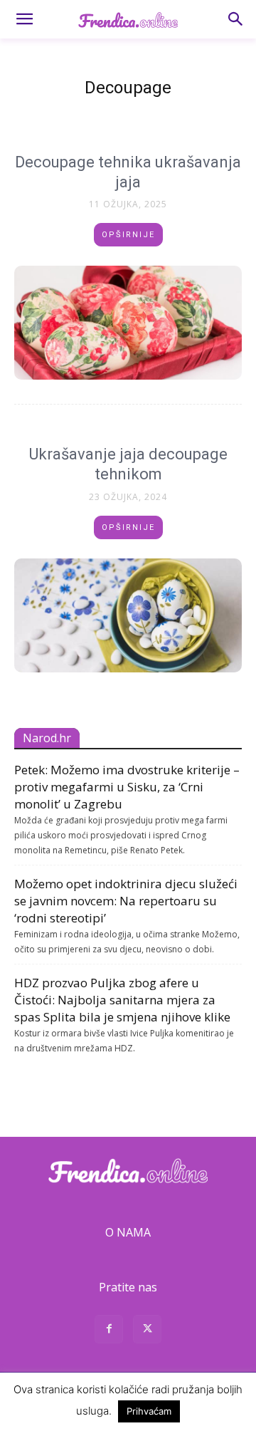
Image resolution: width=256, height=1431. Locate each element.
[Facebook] (109, 1331)
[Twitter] (147, 1331)
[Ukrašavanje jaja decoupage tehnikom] (128, 615)
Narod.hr (47, 738)
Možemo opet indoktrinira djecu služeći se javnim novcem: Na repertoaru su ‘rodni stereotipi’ (126, 900)
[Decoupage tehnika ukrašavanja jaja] (128, 323)
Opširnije (128, 234)
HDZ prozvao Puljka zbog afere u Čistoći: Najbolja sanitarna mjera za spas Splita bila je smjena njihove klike (122, 999)
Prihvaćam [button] (149, 1411)
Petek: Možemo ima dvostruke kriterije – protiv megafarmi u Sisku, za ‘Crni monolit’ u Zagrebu (127, 786)
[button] (24, 19)
